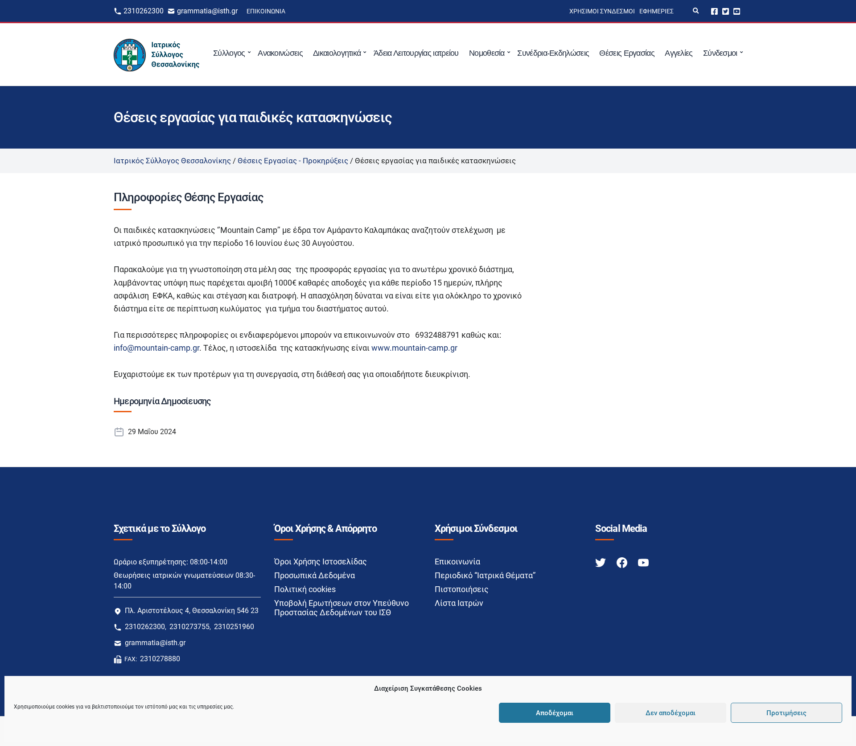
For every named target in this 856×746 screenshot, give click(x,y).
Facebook (714, 11)
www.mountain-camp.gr (414, 347)
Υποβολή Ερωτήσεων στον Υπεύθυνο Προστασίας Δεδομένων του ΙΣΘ (341, 607)
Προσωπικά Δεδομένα (314, 575)
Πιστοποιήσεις (462, 589)
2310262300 (143, 11)
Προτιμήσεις (786, 713)
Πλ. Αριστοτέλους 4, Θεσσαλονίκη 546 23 (192, 610)
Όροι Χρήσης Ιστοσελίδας (320, 561)
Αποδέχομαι (554, 713)
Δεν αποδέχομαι (671, 713)
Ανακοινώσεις (280, 53)
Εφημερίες (656, 11)
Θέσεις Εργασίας (626, 53)
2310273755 (189, 626)
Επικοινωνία (266, 11)
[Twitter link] (601, 562)
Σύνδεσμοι (720, 53)
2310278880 (160, 659)
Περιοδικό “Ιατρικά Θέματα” (485, 575)
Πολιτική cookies (305, 589)
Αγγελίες (678, 53)
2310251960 (234, 626)
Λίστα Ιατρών (459, 603)
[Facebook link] (623, 562)
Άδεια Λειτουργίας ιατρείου (416, 53)
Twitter (725, 11)
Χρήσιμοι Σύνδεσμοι (602, 11)
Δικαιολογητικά (337, 53)
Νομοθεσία (487, 53)
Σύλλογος (229, 53)
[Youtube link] (643, 562)
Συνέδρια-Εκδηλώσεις (553, 53)
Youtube (737, 11)
